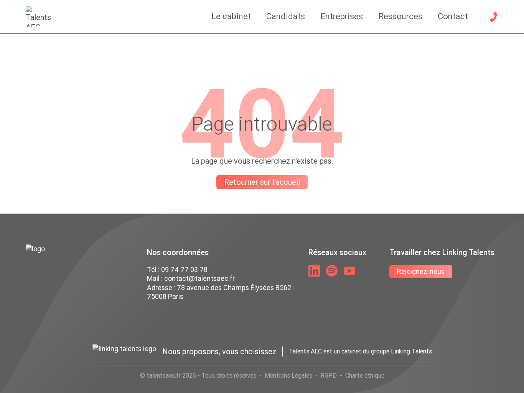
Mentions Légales (288, 375)
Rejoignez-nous (421, 271)
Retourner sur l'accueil (262, 182)
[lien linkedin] (314, 271)
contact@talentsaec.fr (199, 278)
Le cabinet (231, 16)
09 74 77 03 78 (184, 269)
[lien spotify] (332, 271)
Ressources (400, 16)
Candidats (285, 16)
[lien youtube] (349, 271)
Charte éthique (364, 375)
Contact (453, 16)
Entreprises (341, 16)
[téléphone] (493, 17)
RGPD (329, 375)
